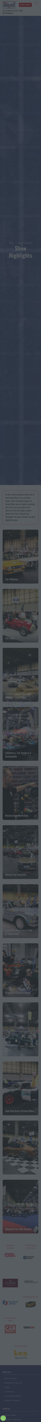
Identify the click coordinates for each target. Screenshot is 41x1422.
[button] (37, 683)
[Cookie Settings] (3, 1418)
